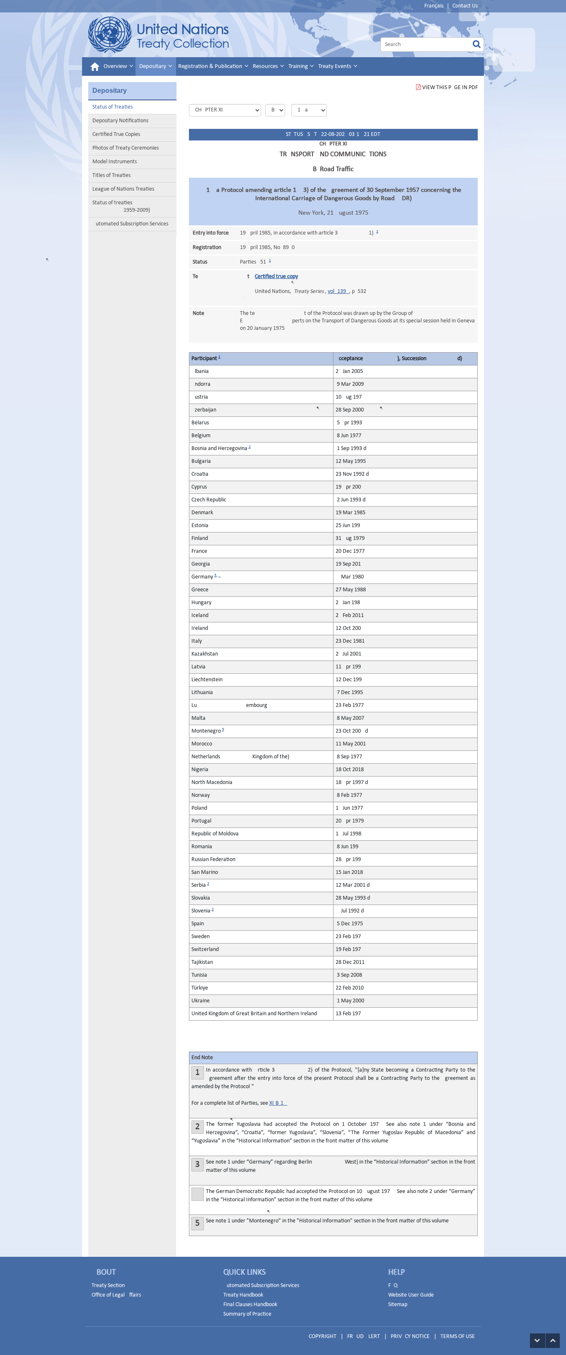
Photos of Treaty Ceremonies (125, 148)
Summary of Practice (247, 1314)
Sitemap (397, 1305)
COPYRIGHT (322, 1336)
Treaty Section (108, 1285)
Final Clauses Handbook (250, 1305)
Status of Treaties (112, 107)
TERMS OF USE (457, 1336)
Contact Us (465, 6)
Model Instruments (114, 162)
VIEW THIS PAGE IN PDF (450, 88)
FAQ (392, 1285)
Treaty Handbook (243, 1295)
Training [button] (298, 66)
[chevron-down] (537, 1340)
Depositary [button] (153, 66)
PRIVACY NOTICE (410, 1336)
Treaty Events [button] (335, 66)
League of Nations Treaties (123, 189)
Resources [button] (266, 66)
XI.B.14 (278, 1103)
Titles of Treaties (111, 175)
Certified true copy (276, 276)
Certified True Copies (116, 134)
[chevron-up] (553, 1340)
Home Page (158, 35)
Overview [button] (116, 66)
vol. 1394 (338, 291)
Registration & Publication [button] (211, 66)
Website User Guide (411, 1295)
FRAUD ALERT (363, 1336)
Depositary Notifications (120, 121)
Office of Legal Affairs (116, 1295)
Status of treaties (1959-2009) (121, 206)
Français (433, 6)
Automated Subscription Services (130, 224)
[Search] (476, 44)
